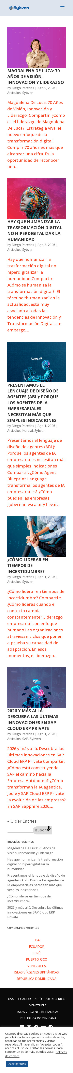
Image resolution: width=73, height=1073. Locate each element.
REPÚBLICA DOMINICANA (36, 978)
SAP (25, 739)
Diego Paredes (23, 88)
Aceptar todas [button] (17, 1064)
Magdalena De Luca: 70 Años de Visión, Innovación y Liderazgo (36, 76)
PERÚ (36, 953)
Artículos (14, 92)
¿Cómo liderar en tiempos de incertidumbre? (27, 565)
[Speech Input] (48, 828)
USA (36, 940)
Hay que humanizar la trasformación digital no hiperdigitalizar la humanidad (34, 230)
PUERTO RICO (36, 959)
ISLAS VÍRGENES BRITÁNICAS (36, 972)
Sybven (27, 92)
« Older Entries (21, 821)
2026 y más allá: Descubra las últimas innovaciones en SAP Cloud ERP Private (32, 719)
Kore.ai (27, 430)
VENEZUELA (36, 966)
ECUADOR (36, 946)
